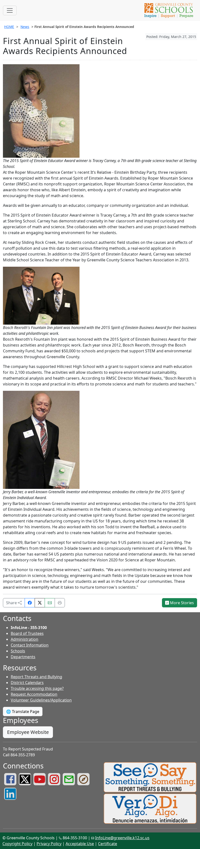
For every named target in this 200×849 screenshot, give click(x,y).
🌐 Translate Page (22, 711)
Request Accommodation (34, 694)
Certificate (107, 843)
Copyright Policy (17, 843)
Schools (18, 651)
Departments (23, 656)
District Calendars (27, 682)
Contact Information (30, 645)
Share (12, 602)
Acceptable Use (80, 843)
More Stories (181, 602)
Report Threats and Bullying (36, 676)
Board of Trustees (27, 633)
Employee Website (28, 732)
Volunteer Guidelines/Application (41, 700)
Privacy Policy (49, 843)
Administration (24, 639)
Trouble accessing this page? (37, 688)
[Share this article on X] (40, 602)
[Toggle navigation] (10, 10)
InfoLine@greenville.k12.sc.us (122, 837)
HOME (9, 26)
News (24, 26)
